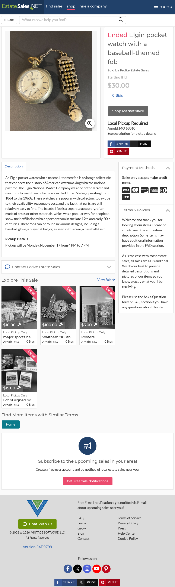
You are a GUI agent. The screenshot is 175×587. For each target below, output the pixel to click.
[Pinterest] (106, 569)
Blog (80, 533)
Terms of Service (129, 518)
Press (122, 528)
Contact (83, 538)
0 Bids (117, 95)
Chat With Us (40, 524)
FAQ (80, 518)
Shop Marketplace (128, 111)
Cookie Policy (128, 538)
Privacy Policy (128, 523)
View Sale (104, 280)
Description (14, 166)
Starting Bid (117, 77)
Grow (81, 528)
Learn (81, 523)
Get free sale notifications (87, 481)
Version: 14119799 (37, 547)
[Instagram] (87, 569)
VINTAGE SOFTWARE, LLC (48, 532)
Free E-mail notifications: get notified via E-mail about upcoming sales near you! (112, 505)
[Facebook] (68, 569)
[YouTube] (96, 569)
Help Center (127, 533)
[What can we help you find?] (121, 20)
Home (10, 424)
